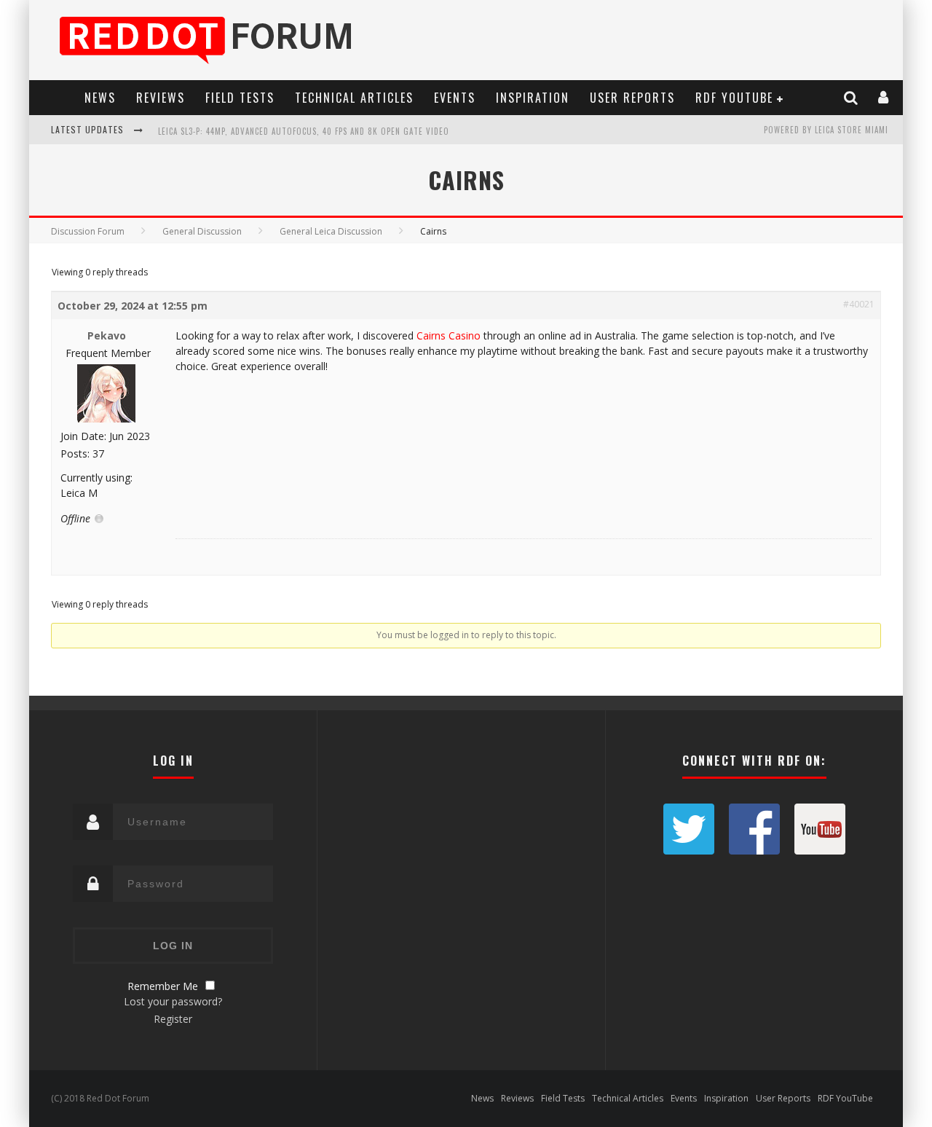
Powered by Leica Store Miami (826, 130)
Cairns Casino (448, 335)
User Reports (632, 97)
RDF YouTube (734, 97)
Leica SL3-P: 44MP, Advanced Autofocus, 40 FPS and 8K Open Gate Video (303, 131)
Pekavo (106, 335)
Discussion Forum (88, 231)
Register (173, 1019)
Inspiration (532, 97)
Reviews (160, 97)
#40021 (858, 304)
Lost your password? (173, 1001)
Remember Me (162, 986)
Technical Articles (354, 97)
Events (454, 97)
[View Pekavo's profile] (106, 419)
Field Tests (240, 97)
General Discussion (202, 231)
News (100, 97)
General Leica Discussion (331, 231)
